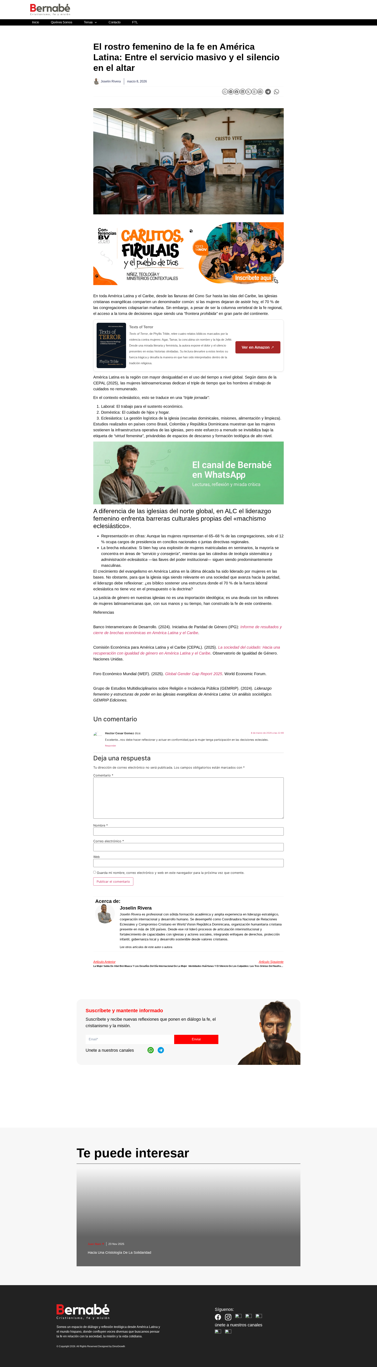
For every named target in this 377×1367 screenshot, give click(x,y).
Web (96, 856)
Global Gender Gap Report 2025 (193, 674)
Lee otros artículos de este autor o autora (146, 946)
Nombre (100, 825)
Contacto (114, 22)
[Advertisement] (188, 1100)
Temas (88, 22)
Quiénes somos (61, 22)
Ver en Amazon (256, 347)
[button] (225, 92)
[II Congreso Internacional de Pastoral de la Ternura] (188, 253)
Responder (110, 745)
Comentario (103, 775)
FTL (135, 22)
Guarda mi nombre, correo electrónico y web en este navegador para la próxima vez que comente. (170, 872)
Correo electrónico (108, 841)
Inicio (35, 22)
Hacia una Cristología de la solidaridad (119, 1253)
